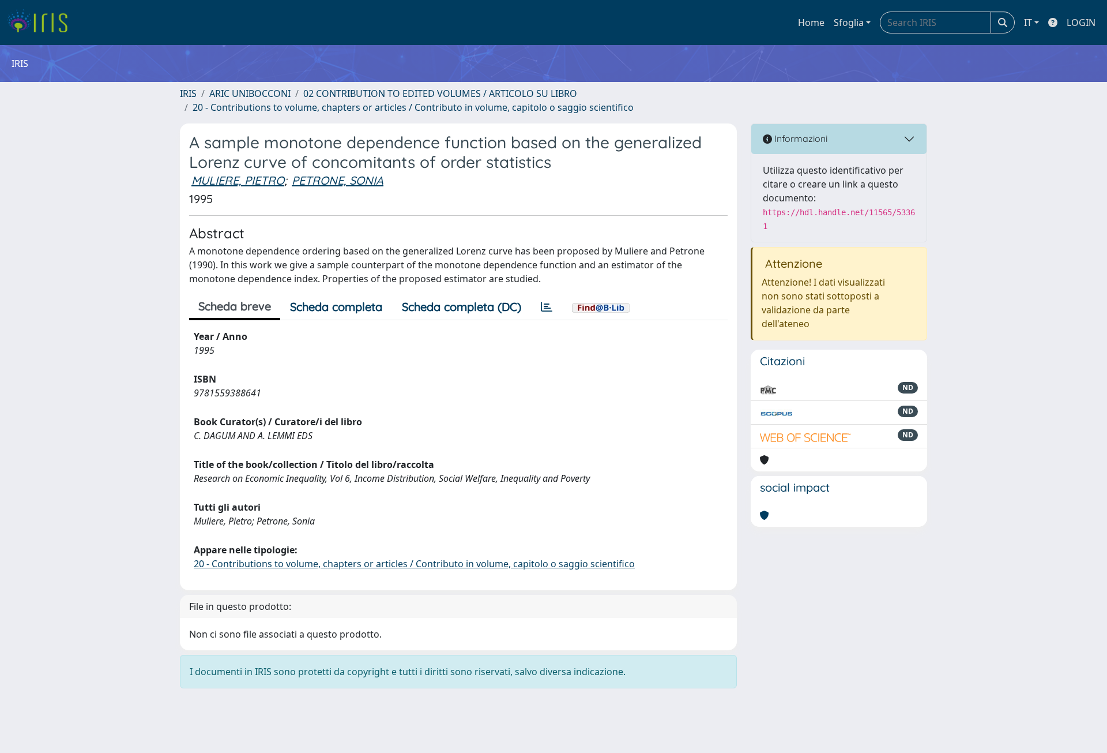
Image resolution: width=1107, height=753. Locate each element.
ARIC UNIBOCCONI (250, 93)
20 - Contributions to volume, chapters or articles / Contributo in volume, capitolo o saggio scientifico (413, 107)
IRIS (188, 93)
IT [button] (1028, 22)
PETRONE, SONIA (337, 180)
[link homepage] (42, 22)
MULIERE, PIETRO (237, 180)
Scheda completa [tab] (336, 306)
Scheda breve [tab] (234, 306)
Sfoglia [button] (849, 22)
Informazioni (799, 138)
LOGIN (1081, 22)
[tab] (546, 307)
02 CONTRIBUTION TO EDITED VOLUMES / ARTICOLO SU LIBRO (440, 93)
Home (811, 22)
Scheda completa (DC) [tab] (461, 306)
